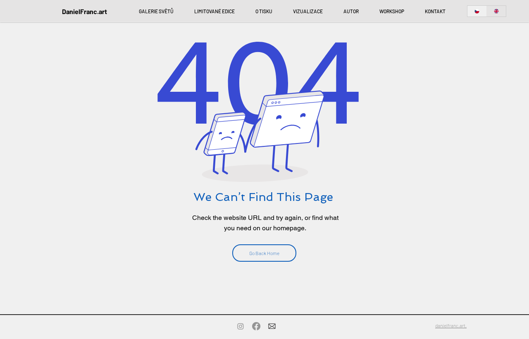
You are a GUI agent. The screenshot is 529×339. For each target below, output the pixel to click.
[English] (496, 11)
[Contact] (272, 326)
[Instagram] (240, 326)
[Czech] (476, 11)
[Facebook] (256, 326)
